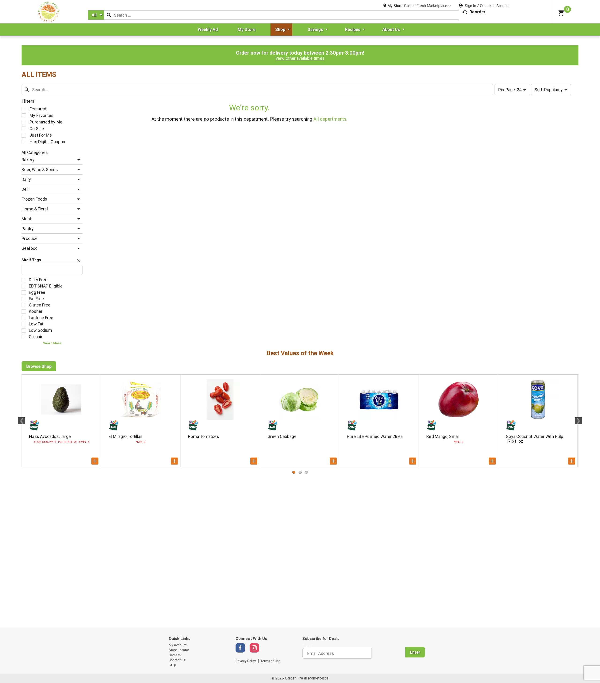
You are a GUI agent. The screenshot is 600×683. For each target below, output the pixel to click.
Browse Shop (39, 366)
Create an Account (495, 6)
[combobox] (96, 15)
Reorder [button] (477, 11)
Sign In (470, 6)
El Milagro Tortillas (125, 436)
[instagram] (254, 648)
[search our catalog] (109, 15)
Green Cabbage (281, 436)
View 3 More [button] (52, 343)
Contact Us (177, 660)
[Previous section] (21, 420)
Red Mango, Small (443, 436)
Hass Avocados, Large (50, 436)
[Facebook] (240, 648)
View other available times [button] (300, 58)
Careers (175, 655)
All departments (330, 119)
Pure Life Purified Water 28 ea (375, 436)
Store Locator (179, 650)
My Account (178, 645)
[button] (428, 6)
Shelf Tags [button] (31, 260)
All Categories (35, 152)
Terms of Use (270, 661)
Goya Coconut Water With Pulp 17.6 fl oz (534, 439)
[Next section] (578, 420)
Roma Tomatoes (203, 436)
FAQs (172, 665)
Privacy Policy (246, 661)
